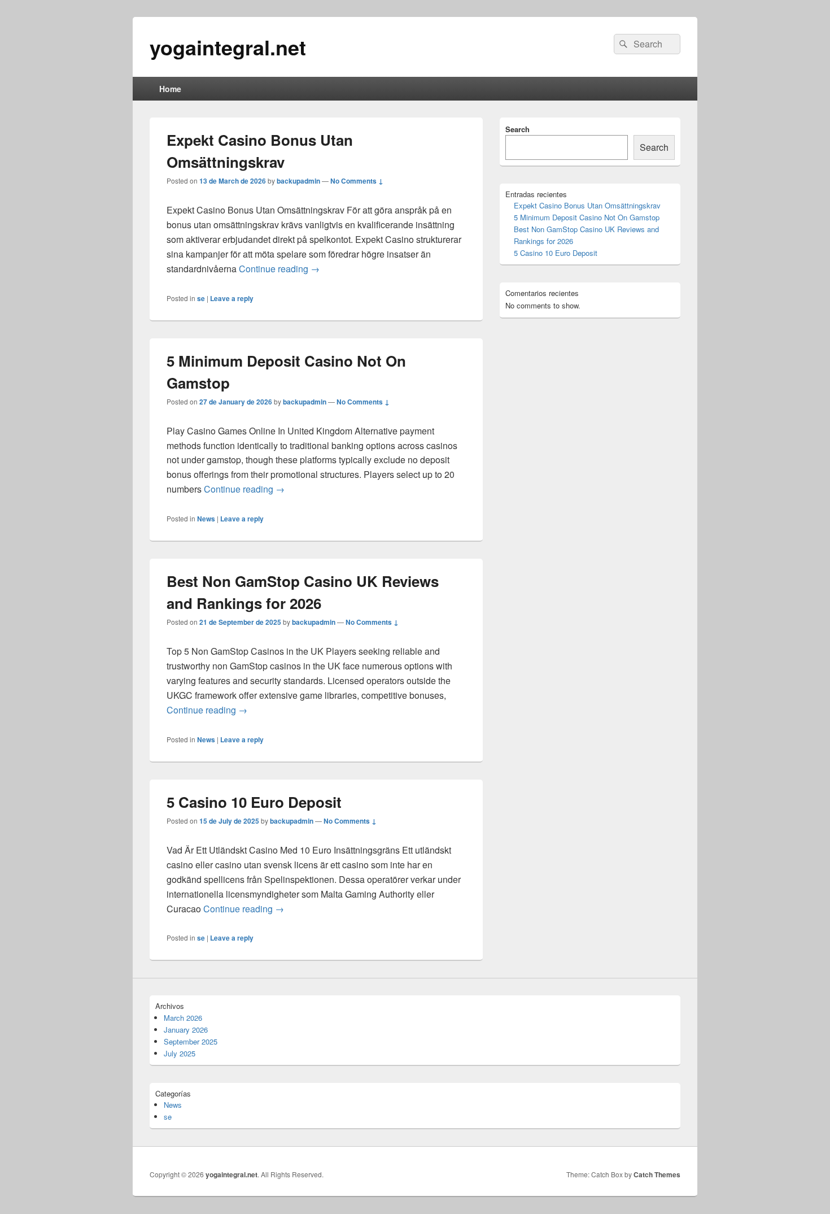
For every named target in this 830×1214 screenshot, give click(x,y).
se (201, 298)
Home (170, 88)
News (206, 519)
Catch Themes (657, 1174)
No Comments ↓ (356, 181)
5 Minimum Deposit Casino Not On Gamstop (586, 217)
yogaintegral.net (228, 47)
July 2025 (179, 1053)
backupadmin (298, 181)
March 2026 (183, 1017)
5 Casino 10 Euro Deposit (254, 801)
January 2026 (186, 1029)
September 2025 (190, 1041)
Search (517, 129)
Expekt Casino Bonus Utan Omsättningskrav (587, 205)
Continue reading (279, 268)
